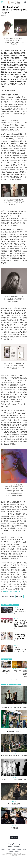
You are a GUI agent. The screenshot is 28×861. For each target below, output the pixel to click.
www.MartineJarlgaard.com (11, 591)
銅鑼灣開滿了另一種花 (14, 731)
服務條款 (8, 849)
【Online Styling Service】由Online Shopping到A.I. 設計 (20, 638)
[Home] (14, 2)
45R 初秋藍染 (14, 828)
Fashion (16, 607)
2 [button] (14, 679)
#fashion (12, 596)
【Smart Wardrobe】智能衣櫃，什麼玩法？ (20, 649)
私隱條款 (14, 849)
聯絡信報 (17, 851)
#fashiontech (5, 596)
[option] (6, 667)
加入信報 (11, 851)
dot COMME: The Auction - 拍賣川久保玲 (14, 780)
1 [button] (12, 679)
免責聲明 (19, 849)
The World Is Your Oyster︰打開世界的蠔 (14, 707)
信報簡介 (3, 849)
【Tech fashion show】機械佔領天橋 (20, 611)
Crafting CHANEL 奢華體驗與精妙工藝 (6, 672)
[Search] (25, 3)
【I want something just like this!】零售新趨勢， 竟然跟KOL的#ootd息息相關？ (20, 624)
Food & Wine (16, 668)
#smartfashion (19, 596)
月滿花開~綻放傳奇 (17, 671)
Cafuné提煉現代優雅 (14, 804)
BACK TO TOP (14, 837)
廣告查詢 (24, 849)
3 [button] (16, 679)
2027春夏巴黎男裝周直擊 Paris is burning (14, 756)
